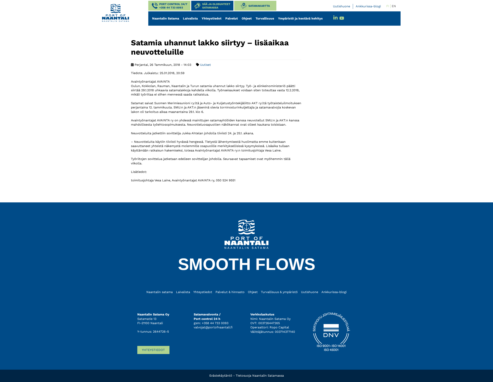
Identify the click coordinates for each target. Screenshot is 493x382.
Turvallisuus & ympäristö (279, 292)
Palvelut (231, 18)
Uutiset (205, 65)
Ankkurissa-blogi (368, 6)
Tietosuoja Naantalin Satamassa (260, 375)
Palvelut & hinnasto (230, 292)
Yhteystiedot (211, 18)
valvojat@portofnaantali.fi (213, 327)
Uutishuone (341, 6)
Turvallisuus (265, 18)
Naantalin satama (159, 292)
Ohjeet (247, 18)
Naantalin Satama (165, 18)
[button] (169, 6)
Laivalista (190, 18)
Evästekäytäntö (220, 375)
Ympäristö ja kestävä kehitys (300, 18)
